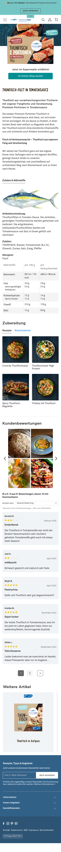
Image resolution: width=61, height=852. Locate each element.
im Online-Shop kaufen (30, 76)
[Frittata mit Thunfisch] (45, 387)
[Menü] (6, 20)
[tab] (13, 179)
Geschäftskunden (11, 808)
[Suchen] (43, 20)
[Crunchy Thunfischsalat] (15, 349)
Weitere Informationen (44, 784)
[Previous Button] (5, 458)
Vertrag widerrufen (13, 836)
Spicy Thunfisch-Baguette (11, 404)
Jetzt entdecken (30, 11)
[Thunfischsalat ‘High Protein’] (45, 349)
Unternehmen (9, 797)
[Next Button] (56, 458)
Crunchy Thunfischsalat (15, 366)
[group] (30, 458)
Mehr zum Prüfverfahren (42, 508)
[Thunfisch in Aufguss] (28, 717)
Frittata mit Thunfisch (44, 403)
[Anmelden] (49, 20)
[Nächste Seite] (40, 673)
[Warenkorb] (56, 20)
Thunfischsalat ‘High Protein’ (43, 367)
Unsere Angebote (11, 803)
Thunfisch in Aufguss (28, 741)
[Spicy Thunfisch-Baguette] (15, 387)
